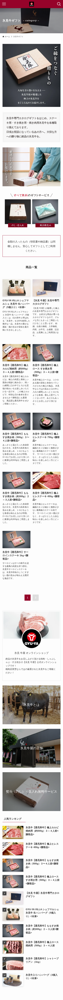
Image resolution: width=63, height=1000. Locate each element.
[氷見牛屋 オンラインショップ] (31, 4)
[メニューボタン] (4, 4)
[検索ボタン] (59, 4)
